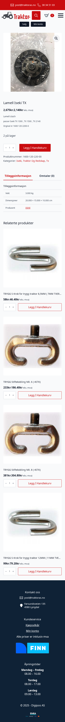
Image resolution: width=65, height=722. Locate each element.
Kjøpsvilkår (33, 625)
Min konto (32, 631)
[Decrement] (6, 147)
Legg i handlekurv (35, 148)
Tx (47, 160)
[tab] (18, 176)
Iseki (19, 160)
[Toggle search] (36, 15)
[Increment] (13, 147)
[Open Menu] (60, 15)
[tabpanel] (32, 198)
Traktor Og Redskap (34, 160)
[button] (56, 38)
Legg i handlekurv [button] (39, 307)
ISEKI (28, 207)
